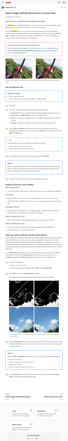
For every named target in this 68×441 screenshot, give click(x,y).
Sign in (64, 2)
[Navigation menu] (2, 2)
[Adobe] (8, 2)
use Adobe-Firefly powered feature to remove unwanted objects (34, 50)
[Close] (58, 435)
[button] (59, 2)
